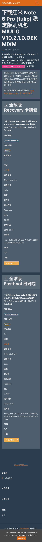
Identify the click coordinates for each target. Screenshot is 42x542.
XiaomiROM (24, 528)
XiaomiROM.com (11, 3)
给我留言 (8, 478)
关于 (3, 515)
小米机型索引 (27, 93)
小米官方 (10, 263)
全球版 (6, 170)
